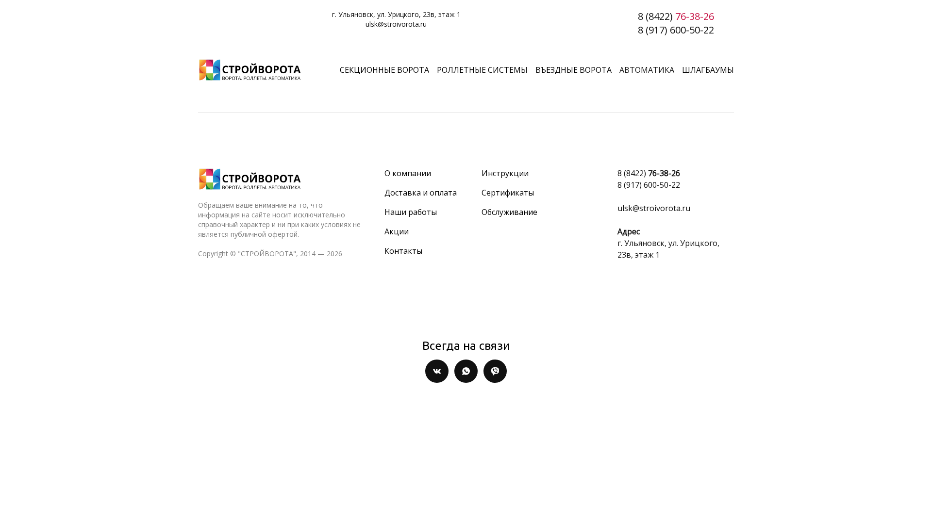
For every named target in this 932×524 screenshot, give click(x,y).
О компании (407, 173)
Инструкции (505, 173)
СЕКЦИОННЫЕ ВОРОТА (384, 70)
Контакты (403, 251)
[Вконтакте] (437, 371)
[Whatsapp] (466, 371)
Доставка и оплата (420, 192)
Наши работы (410, 212)
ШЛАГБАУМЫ (708, 70)
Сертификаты (508, 192)
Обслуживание (509, 212)
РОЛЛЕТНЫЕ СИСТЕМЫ (482, 70)
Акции (396, 231)
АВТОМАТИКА (646, 70)
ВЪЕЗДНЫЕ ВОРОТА (573, 70)
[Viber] (495, 371)
